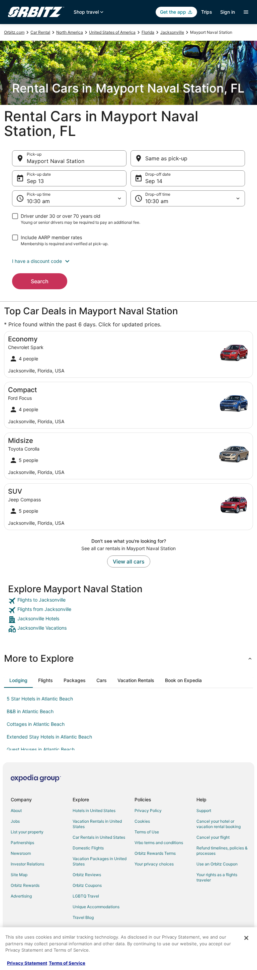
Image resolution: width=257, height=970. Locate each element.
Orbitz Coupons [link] (87, 885)
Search (40, 281)
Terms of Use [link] (147, 831)
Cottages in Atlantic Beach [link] (36, 724)
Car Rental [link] (40, 32)
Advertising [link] (21, 896)
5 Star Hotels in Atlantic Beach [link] (40, 698)
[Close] (246, 938)
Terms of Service (67, 963)
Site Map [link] (19, 874)
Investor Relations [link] (27, 863)
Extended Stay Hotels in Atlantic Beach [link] (49, 737)
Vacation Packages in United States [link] (99, 861)
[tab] (18, 680)
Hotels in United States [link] (94, 810)
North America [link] (69, 32)
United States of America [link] (112, 32)
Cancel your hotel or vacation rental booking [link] (218, 824)
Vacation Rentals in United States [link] (97, 824)
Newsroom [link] (21, 853)
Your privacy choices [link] (154, 863)
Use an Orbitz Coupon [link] (217, 863)
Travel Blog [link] (83, 917)
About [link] (16, 810)
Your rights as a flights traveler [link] (216, 877)
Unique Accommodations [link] (96, 906)
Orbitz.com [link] (14, 32)
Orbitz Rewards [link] (25, 885)
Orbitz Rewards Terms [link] (155, 853)
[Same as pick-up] (188, 158)
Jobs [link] (15, 821)
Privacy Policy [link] (148, 810)
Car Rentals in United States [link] (99, 837)
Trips (206, 12)
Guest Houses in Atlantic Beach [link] (41, 749)
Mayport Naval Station (55, 161)
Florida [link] (148, 32)
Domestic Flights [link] (88, 847)
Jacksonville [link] (172, 32)
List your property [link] (27, 831)
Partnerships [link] (22, 842)
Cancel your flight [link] (213, 837)
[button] (128, 261)
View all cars (129, 561)
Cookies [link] (142, 821)
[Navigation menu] (246, 12)
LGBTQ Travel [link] (86, 896)
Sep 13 (35, 181)
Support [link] (203, 810)
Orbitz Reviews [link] (87, 874)
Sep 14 (153, 181)
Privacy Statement (27, 963)
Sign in (227, 12)
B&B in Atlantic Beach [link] (30, 711)
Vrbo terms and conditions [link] (159, 842)
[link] (128, 601)
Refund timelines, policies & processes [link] (222, 850)
